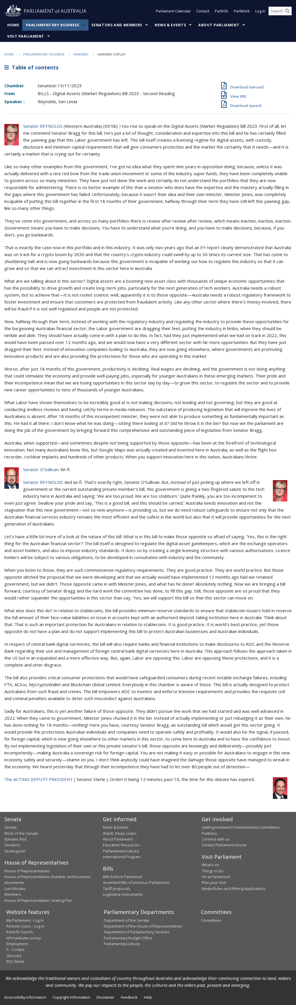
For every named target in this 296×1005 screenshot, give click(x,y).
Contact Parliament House (224, 844)
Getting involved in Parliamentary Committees (241, 827)
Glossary (13, 955)
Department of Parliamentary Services (136, 931)
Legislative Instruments (123, 894)
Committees (211, 920)
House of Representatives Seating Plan (38, 900)
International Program (121, 856)
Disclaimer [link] (105, 997)
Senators (12, 844)
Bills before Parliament (122, 876)
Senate (10, 827)
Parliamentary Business (52, 25)
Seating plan (15, 851)
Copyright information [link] (71, 997)
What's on (210, 864)
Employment (17, 943)
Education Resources (121, 844)
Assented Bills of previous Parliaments (136, 882)
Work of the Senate (21, 833)
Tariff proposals (116, 888)
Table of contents (33, 67)
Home (13, 25)
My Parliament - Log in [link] (25, 920)
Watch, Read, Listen (119, 833)
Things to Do (212, 870)
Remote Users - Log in (25, 926)
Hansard (80, 54)
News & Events (170, 25)
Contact (202, 11)
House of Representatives (27, 870)
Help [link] (148, 997)
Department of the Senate (126, 920)
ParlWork (242, 11)
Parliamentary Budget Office (128, 938)
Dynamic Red (15, 839)
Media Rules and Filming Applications (233, 888)
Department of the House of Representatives (143, 926)
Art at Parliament (216, 876)
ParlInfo (221, 11)
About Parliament (218, 25)
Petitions (209, 833)
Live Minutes (15, 888)
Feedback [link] (129, 997)
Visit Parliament (25, 36)
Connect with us (216, 839)
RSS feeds (15, 961)
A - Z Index (15, 949)
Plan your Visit (214, 882)
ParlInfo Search (19, 931)
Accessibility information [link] (25, 997)
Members (12, 894)
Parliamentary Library (121, 851)
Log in (260, 11)
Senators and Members (116, 25)
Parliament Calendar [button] (173, 11)
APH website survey (23, 938)
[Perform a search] (287, 11)
